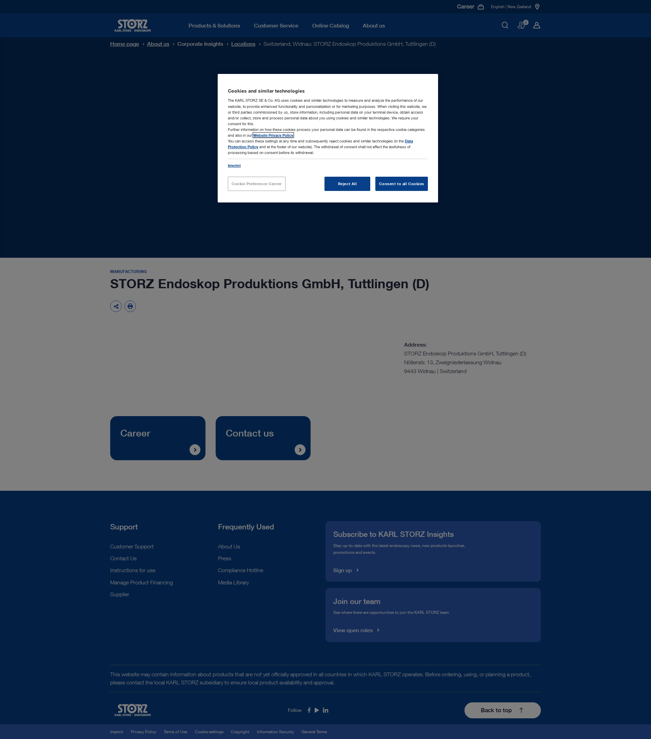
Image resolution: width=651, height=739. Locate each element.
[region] (328, 138)
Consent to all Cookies (401, 183)
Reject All (347, 183)
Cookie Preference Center (257, 183)
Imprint (234, 165)
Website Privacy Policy (273, 135)
